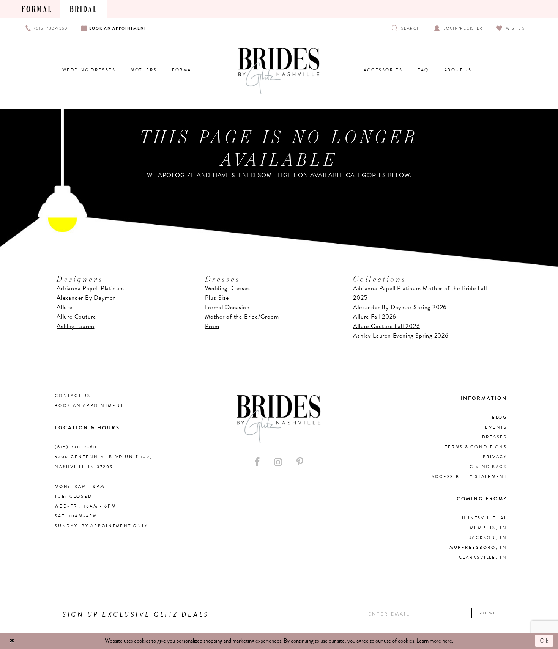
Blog (499, 417)
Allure (65, 307)
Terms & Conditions (476, 447)
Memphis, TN (488, 528)
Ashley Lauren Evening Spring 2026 (400, 335)
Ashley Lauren (75, 326)
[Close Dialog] (12, 640)
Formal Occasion (227, 307)
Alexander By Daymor (86, 297)
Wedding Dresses (227, 288)
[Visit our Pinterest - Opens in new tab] (299, 462)
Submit (488, 613)
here (447, 640)
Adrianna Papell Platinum (90, 288)
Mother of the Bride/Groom (242, 316)
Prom (212, 326)
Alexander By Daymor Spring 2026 (400, 307)
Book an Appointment (89, 405)
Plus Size (217, 297)
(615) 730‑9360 (76, 447)
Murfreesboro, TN (478, 547)
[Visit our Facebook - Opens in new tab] (257, 462)
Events (496, 427)
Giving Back (488, 467)
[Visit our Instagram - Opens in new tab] (278, 462)
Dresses (494, 437)
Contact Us (73, 396)
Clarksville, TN (483, 557)
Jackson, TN (488, 537)
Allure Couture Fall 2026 (386, 326)
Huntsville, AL (484, 518)
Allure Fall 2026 (374, 316)
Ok (545, 640)
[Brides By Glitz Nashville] (279, 71)
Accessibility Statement (469, 476)
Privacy (495, 457)
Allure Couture (76, 316)
